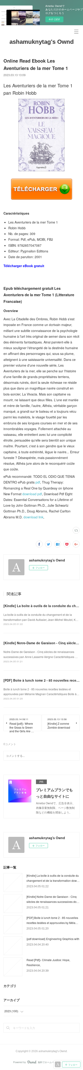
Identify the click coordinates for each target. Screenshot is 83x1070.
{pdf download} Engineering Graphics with (53, 939)
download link (33, 517)
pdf (38, 482)
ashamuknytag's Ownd (41, 41)
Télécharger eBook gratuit (23, 265)
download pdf (32, 494)
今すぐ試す (54, 19)
